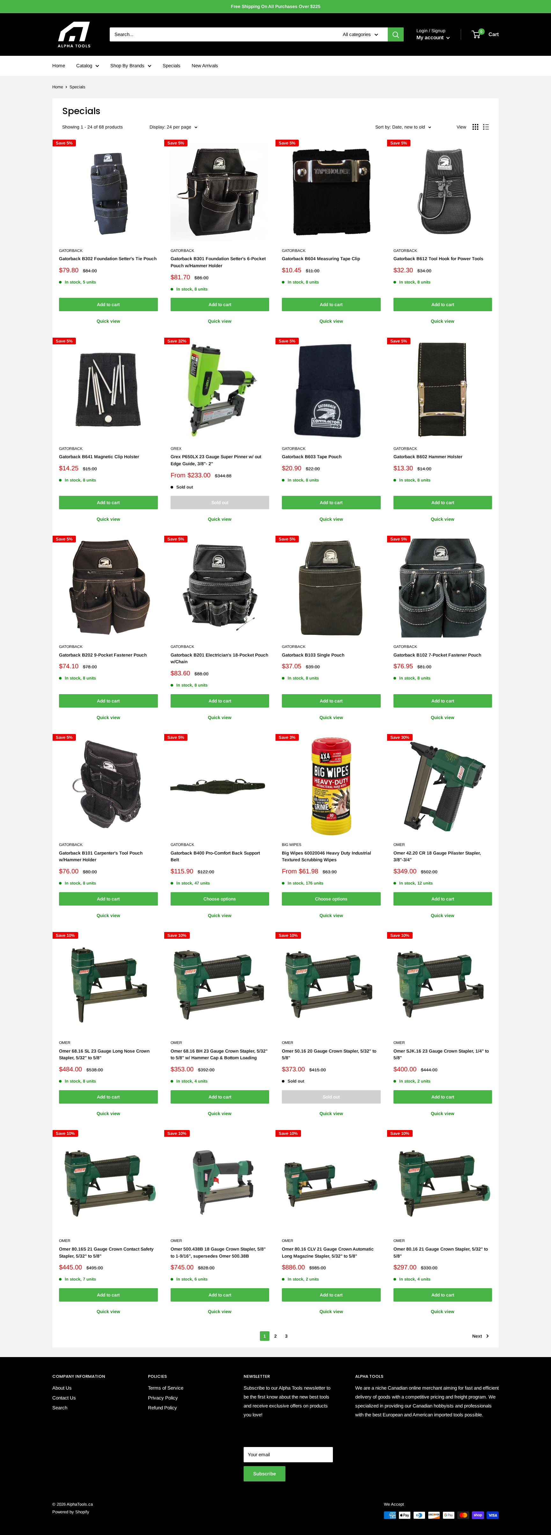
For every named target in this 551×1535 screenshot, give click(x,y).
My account (430, 37)
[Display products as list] (486, 127)
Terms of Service (165, 1388)
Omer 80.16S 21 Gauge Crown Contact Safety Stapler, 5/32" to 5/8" (106, 1252)
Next (477, 1336)
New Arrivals (205, 65)
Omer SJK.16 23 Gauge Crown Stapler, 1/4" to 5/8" (441, 1054)
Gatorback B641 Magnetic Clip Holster (99, 456)
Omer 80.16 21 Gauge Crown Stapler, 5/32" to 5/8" (440, 1252)
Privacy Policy (163, 1397)
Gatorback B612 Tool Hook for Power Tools (438, 258)
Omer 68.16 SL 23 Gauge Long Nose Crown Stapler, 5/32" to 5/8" (104, 1054)
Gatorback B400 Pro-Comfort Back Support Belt (215, 856)
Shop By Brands (127, 65)
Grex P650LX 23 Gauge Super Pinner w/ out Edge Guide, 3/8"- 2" (216, 460)
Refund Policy (162, 1407)
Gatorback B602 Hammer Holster (427, 456)
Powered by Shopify (70, 1511)
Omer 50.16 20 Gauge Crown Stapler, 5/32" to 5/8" (329, 1054)
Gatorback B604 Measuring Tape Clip (321, 258)
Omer (399, 844)
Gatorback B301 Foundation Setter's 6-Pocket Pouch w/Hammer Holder (218, 262)
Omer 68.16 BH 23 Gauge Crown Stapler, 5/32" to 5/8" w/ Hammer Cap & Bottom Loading (219, 1054)
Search (59, 1407)
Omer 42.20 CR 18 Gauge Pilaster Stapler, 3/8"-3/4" (437, 856)
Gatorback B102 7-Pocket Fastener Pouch (437, 654)
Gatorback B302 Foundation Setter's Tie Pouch (108, 258)
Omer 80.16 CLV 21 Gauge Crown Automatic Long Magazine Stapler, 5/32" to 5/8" (328, 1252)
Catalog (84, 65)
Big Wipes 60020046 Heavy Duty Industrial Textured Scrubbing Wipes (326, 856)
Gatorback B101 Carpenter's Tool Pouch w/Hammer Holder (101, 856)
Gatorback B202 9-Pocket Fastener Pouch (103, 654)
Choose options (219, 898)
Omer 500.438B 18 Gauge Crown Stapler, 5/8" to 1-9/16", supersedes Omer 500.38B (218, 1252)
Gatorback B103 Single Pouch (313, 654)
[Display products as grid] (475, 127)
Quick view (108, 321)
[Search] (396, 34)
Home (58, 65)
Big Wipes (291, 844)
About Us (62, 1388)
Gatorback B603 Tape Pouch (312, 456)
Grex (176, 448)
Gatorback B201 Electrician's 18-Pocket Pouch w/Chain (219, 658)
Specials (171, 65)
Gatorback (71, 250)
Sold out (219, 502)
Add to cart (108, 304)
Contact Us (64, 1397)
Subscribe (264, 1473)
